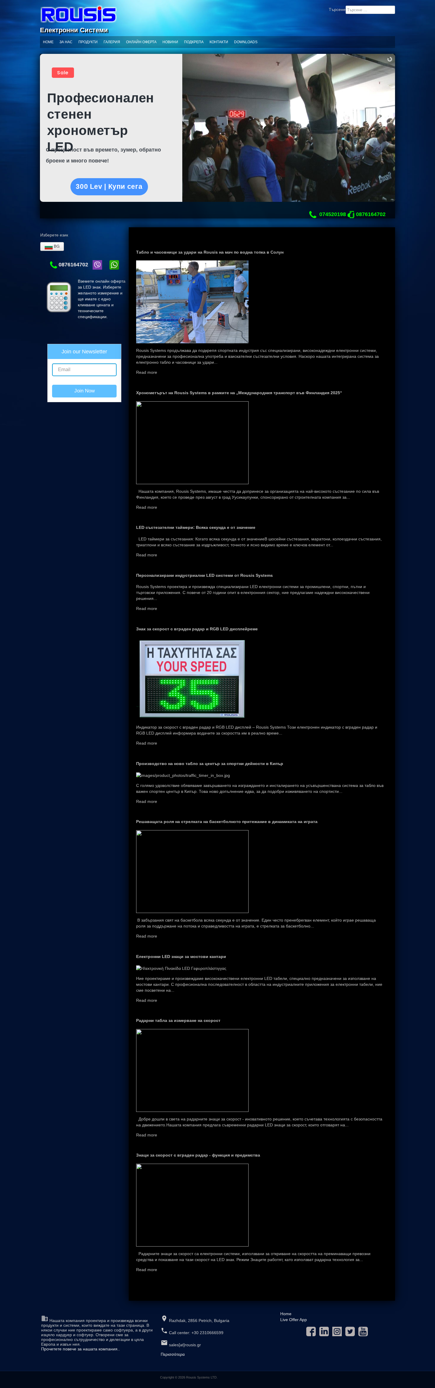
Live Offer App (293, 1319)
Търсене (337, 9)
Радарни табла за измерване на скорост (178, 1020)
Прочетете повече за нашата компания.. (80, 1349)
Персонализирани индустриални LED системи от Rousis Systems (204, 575)
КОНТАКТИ (219, 42)
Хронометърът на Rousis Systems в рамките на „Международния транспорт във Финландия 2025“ (239, 392)
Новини (170, 42)
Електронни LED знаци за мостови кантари (181, 956)
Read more (146, 372)
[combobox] (370, 10)
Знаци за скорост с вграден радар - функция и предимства (198, 1155)
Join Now (84, 391)
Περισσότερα (173, 1354)
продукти (88, 42)
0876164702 (72, 265)
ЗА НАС (65, 42)
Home (48, 42)
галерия (112, 42)
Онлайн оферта (141, 42)
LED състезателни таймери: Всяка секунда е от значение (195, 527)
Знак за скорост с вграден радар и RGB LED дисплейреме (197, 629)
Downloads (245, 42)
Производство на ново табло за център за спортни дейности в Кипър (209, 763)
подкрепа (194, 42)
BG (56, 246)
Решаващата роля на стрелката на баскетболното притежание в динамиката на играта (227, 821)
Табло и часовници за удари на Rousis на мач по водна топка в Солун (209, 252)
